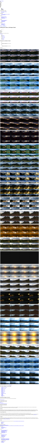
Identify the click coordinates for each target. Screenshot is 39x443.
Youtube (8, 439)
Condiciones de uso (3, 23)
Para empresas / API (3, 18)
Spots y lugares (2, 12)
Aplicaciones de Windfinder (3, 16)
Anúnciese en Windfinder (3, 20)
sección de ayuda (35, 414)
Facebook (8, 438)
